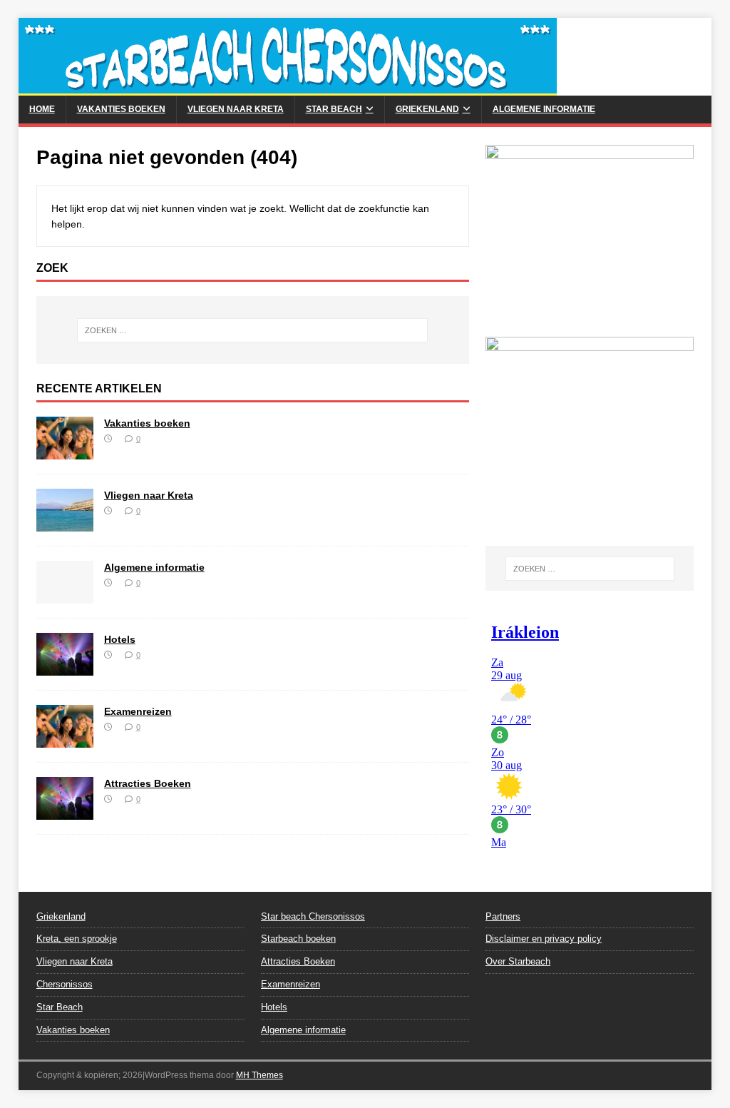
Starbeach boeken (298, 938)
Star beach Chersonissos (313, 916)
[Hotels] (64, 668)
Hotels (119, 639)
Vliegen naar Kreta (235, 109)
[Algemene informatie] (64, 595)
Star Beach (334, 109)
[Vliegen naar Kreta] (64, 523)
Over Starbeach (517, 961)
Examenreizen (138, 711)
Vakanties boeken (121, 109)
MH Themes (259, 1075)
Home (42, 109)
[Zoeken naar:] (253, 330)
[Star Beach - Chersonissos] (288, 87)
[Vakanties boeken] (64, 451)
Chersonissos (64, 984)
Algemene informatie (544, 109)
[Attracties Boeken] (64, 812)
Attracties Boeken (147, 783)
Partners (502, 916)
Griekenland (427, 109)
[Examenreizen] (64, 740)
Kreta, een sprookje (76, 938)
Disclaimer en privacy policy (543, 938)
